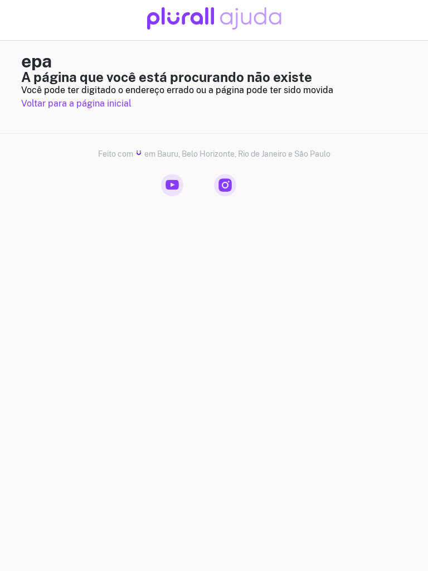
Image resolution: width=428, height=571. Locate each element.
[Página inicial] (214, 26)
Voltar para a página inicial (76, 103)
